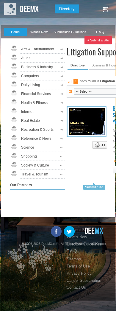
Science (27, 147)
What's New (39, 32)
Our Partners (13, 40)
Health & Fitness (34, 103)
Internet (27, 112)
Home (15, 32)
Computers (30, 76)
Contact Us (76, 287)
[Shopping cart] (106, 8)
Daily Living (30, 85)
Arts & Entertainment (37, 49)
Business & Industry (37, 67)
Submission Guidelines (70, 32)
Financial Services (36, 94)
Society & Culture (35, 165)
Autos (25, 58)
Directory (67, 9)
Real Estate (30, 121)
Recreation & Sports (37, 129)
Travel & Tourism (34, 174)
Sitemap (74, 259)
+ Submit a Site (98, 40)
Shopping (29, 156)
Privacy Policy (79, 273)
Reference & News (36, 138)
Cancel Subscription (84, 280)
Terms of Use (78, 266)
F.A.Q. (100, 32)
